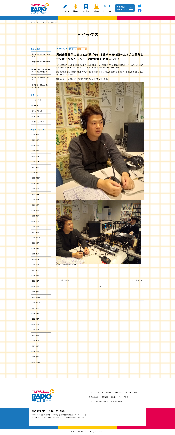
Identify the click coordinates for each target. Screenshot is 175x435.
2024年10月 (36, 238)
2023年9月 (36, 308)
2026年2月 (36, 162)
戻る (100, 287)
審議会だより (94, 397)
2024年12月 (36, 232)
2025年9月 (36, 183)
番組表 (113, 397)
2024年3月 (36, 275)
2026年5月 (36, 145)
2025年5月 (36, 205)
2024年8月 (36, 248)
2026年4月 (36, 151)
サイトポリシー (116, 401)
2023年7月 (36, 319)
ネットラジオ (123, 397)
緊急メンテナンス (38, 122)
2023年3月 (36, 341)
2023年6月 (36, 324)
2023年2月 (36, 346)
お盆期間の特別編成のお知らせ (41, 63)
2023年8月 (36, 313)
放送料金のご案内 (131, 392)
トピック (100, 392)
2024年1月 (36, 286)
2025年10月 (36, 178)
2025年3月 (36, 216)
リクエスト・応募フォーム (98, 401)
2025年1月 (36, 227)
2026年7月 (36, 135)
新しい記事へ (65, 280)
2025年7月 (36, 194)
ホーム (91, 392)
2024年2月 (36, 281)
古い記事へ (135, 280)
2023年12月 (36, 292)
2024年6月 (36, 259)
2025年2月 (36, 221)
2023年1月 (36, 351)
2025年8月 (36, 189)
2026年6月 (36, 140)
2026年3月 (36, 156)
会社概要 (118, 392)
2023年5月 (36, 330)
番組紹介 (109, 392)
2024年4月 (36, 270)
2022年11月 (36, 362)
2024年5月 (36, 265)
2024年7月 (36, 254)
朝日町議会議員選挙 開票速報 (41, 55)
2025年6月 (36, 200)
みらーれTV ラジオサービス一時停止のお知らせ (41, 70)
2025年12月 (36, 173)
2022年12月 (36, 357)
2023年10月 (36, 303)
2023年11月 (36, 297)
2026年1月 (36, 167)
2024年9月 (36, 243)
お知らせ (35, 105)
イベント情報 (36, 100)
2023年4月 (36, 335)
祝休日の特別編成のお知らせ (41, 78)
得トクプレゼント (38, 111)
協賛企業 (104, 397)
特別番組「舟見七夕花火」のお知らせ (41, 86)
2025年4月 (36, 210)
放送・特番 (36, 116)
